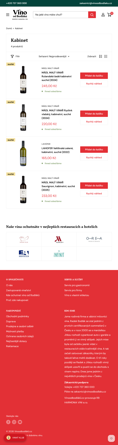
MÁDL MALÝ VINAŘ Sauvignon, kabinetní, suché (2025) (58, 186)
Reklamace (12, 346)
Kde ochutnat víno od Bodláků (22, 295)
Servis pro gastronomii (77, 285)
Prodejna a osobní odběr (20, 326)
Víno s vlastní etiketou (76, 295)
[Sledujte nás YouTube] (20, 422)
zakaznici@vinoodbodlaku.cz (96, 3)
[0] (109, 15)
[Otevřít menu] (7, 14)
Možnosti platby (15, 331)
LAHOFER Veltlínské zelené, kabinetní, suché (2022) (57, 150)
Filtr (18, 56)
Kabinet (19, 28)
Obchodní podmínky (17, 316)
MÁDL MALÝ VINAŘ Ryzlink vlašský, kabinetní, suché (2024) (57, 114)
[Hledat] (92, 14)
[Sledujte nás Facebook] (8, 422)
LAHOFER (46, 144)
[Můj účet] (103, 14)
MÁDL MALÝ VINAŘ (50, 68)
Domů (9, 28)
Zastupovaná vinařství (18, 290)
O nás (9, 285)
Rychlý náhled (94, 83)
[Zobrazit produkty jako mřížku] (105, 56)
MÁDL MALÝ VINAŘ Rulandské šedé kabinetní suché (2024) (56, 76)
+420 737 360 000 (16, 3)
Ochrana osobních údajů (20, 336)
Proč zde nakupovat (17, 300)
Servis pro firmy (73, 290)
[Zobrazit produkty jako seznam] (100, 56)
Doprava (11, 321)
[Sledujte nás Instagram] (14, 422)
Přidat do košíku (94, 75)
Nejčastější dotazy (16, 341)
